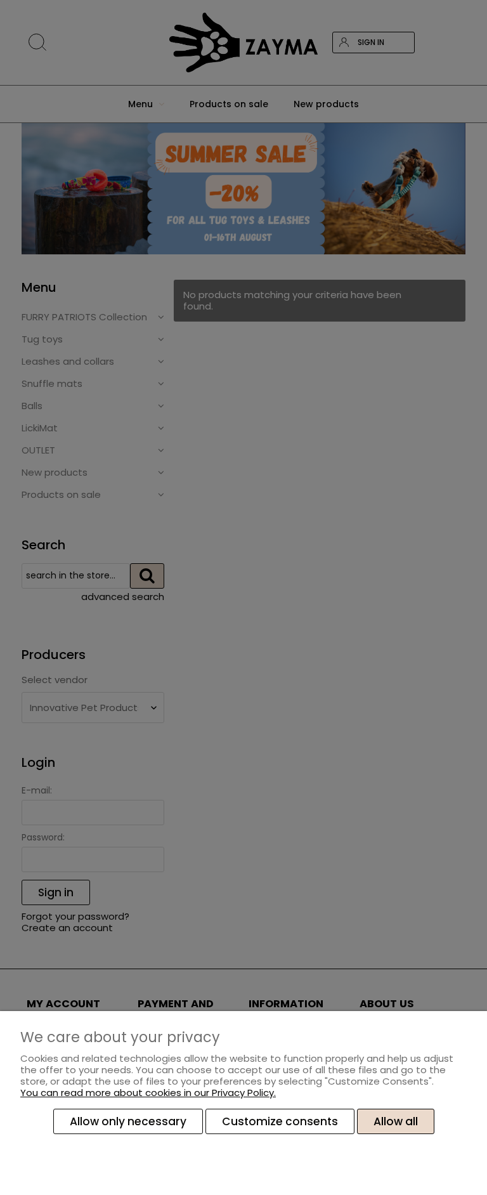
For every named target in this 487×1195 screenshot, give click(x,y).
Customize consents (280, 1121)
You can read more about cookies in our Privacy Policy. (148, 1092)
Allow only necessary (128, 1121)
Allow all (395, 1121)
